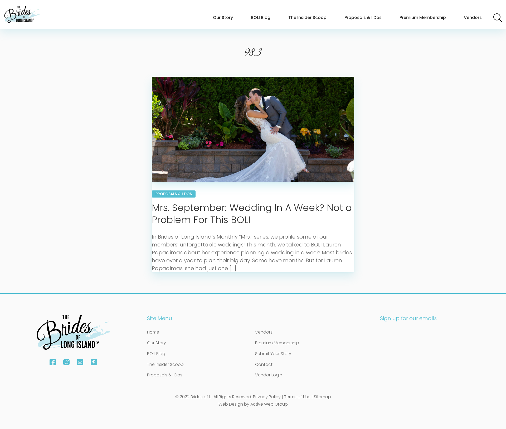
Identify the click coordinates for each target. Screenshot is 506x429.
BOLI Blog (260, 17)
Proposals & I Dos (363, 17)
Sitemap (322, 397)
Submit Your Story (273, 354)
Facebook (53, 362)
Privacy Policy (267, 397)
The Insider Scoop (307, 17)
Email (80, 362)
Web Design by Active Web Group (253, 404)
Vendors (473, 17)
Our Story (223, 17)
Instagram (66, 362)
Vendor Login (268, 375)
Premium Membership (423, 17)
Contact (264, 364)
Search (497, 17)
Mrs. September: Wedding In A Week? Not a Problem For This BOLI (252, 214)
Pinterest (94, 362)
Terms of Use (297, 397)
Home (153, 332)
